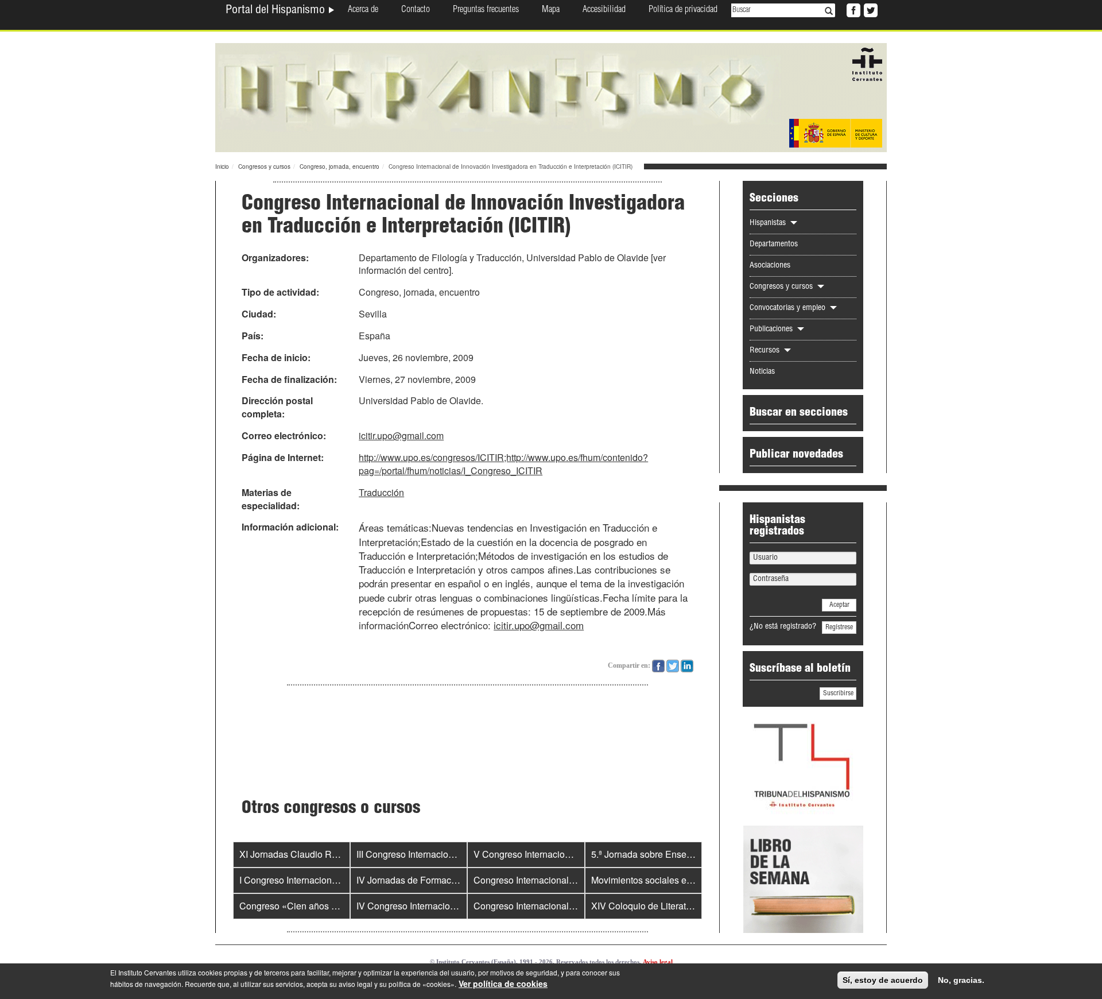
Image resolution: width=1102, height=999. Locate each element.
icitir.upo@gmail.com (401, 435)
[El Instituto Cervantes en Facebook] (852, 9)
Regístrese (839, 627)
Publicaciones (772, 330)
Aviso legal (658, 961)
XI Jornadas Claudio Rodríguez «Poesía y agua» (339, 854)
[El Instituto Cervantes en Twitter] (869, 9)
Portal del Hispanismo (277, 11)
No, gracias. (961, 980)
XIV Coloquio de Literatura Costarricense (674, 905)
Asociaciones (770, 266)
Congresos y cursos (264, 166)
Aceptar (839, 605)
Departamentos (774, 245)
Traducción (381, 492)
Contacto (415, 10)
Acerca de (363, 10)
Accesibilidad (604, 10)
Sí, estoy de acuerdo (883, 980)
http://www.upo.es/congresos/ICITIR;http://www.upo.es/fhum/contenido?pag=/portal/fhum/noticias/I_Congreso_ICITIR (503, 464)
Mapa (551, 10)
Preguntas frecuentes (486, 10)
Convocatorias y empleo (789, 308)
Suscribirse (838, 693)
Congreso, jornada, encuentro (339, 166)
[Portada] (551, 96)
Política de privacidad (683, 10)
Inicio (222, 166)
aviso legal (355, 984)
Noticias (762, 372)
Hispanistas (769, 223)
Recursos (766, 351)
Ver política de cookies (503, 983)
